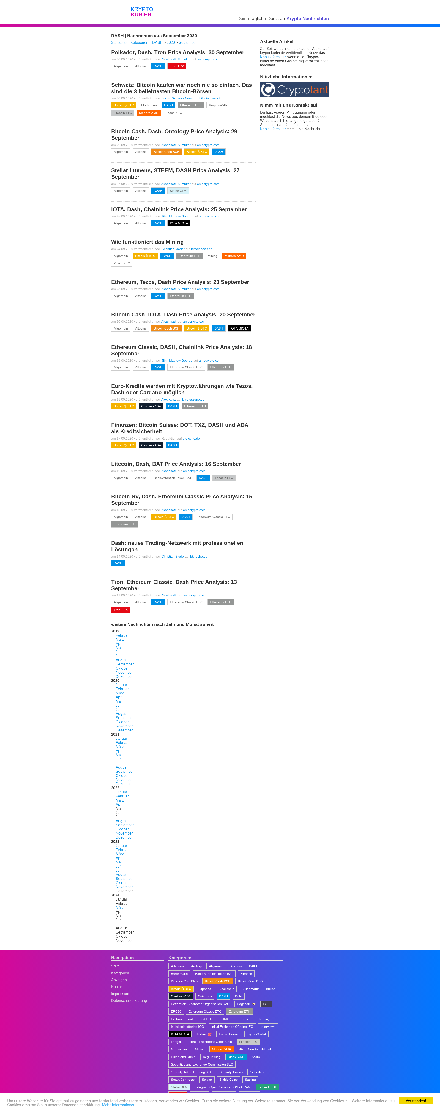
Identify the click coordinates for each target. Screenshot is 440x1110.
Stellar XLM (178, 190)
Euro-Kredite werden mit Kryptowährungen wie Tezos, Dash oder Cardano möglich (182, 389)
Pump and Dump (183, 1057)
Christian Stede (173, 556)
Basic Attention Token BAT (173, 478)
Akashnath (169, 321)
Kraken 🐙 (204, 1034)
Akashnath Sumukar (176, 59)
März (120, 639)
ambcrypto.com (208, 59)
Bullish (270, 989)
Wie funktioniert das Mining (147, 242)
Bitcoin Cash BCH (166, 152)
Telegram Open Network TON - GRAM (223, 1087)
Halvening (262, 1019)
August (121, 660)
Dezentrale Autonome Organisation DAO (200, 1004)
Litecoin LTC (123, 113)
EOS (266, 1004)
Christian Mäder (173, 249)
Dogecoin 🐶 (246, 1004)
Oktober (122, 668)
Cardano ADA (151, 406)
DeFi (238, 996)
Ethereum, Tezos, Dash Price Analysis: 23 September (180, 282)
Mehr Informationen (118, 1104)
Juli (118, 656)
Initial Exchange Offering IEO (232, 1026)
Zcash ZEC (174, 113)
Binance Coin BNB (184, 981)
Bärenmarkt (179, 973)
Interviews (268, 1026)
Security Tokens (231, 1072)
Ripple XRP (236, 1057)
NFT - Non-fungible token (257, 1049)
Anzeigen (119, 980)
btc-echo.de (191, 438)
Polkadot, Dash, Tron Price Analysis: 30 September (177, 52)
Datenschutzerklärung (129, 1001)
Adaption (177, 966)
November (124, 672)
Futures (242, 1019)
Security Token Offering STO (191, 1072)
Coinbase (205, 996)
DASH (158, 66)
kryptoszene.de (193, 399)
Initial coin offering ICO (187, 1026)
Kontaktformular (273, 57)
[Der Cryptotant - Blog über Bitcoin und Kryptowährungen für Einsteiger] (294, 96)
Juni (119, 652)
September (125, 664)
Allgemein (121, 66)
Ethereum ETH (191, 105)
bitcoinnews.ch (210, 98)
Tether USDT (267, 1087)
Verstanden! (416, 1100)
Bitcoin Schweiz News (177, 98)
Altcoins (140, 66)
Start (115, 966)
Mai (119, 648)
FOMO (224, 1019)
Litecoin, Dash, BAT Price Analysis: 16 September (176, 464)
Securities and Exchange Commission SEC (202, 1064)
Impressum (120, 994)
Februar (122, 635)
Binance (246, 973)
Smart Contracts (183, 1079)
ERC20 (176, 1011)
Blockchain (149, 105)
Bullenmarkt (250, 989)
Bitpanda (204, 989)
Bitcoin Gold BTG (250, 981)
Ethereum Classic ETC (186, 367)
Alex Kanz (168, 399)
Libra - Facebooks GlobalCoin (210, 1042)
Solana (207, 1079)
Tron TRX (177, 66)
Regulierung (211, 1057)
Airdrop (196, 966)
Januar (121, 685)
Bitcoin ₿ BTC (124, 105)
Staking (250, 1079)
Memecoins (179, 1049)
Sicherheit (257, 1072)
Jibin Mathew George (177, 216)
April (119, 644)
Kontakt (117, 987)
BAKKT (254, 966)
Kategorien (120, 973)
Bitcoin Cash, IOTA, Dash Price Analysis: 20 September (183, 314)
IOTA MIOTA (179, 223)
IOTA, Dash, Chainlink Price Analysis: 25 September (179, 209)
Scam (256, 1057)
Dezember (124, 677)
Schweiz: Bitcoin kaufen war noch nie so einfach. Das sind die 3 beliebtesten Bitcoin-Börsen (181, 88)
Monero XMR (148, 113)
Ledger (176, 1042)
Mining (212, 256)
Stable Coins (228, 1079)
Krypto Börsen (229, 1034)
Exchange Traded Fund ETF (191, 1019)
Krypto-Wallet (218, 105)
